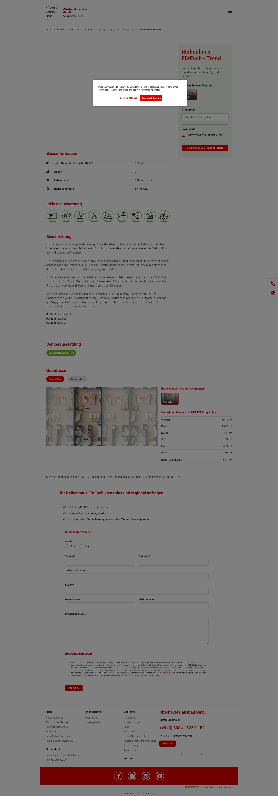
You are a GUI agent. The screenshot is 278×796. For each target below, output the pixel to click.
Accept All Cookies (151, 98)
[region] (140, 93)
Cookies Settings (128, 98)
